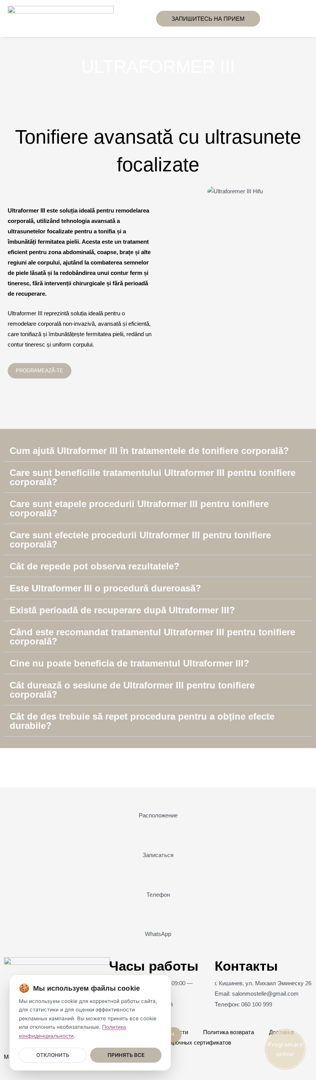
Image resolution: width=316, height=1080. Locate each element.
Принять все (126, 1055)
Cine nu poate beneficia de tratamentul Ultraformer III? (129, 663)
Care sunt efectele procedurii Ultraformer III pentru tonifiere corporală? (140, 539)
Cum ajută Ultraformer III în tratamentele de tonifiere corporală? (149, 450)
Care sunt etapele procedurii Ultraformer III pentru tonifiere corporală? (139, 508)
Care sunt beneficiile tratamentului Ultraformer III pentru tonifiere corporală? (153, 477)
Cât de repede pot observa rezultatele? (95, 566)
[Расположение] (158, 800)
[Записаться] (158, 840)
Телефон (158, 895)
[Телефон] (158, 880)
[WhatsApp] (158, 919)
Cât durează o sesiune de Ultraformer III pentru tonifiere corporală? (132, 690)
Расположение (158, 815)
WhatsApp (158, 934)
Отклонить (52, 1055)
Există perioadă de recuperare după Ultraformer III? (122, 610)
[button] (140, 18)
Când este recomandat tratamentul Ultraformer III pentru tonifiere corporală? (152, 636)
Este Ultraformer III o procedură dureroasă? (105, 588)
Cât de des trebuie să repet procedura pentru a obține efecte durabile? (142, 721)
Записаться (158, 855)
